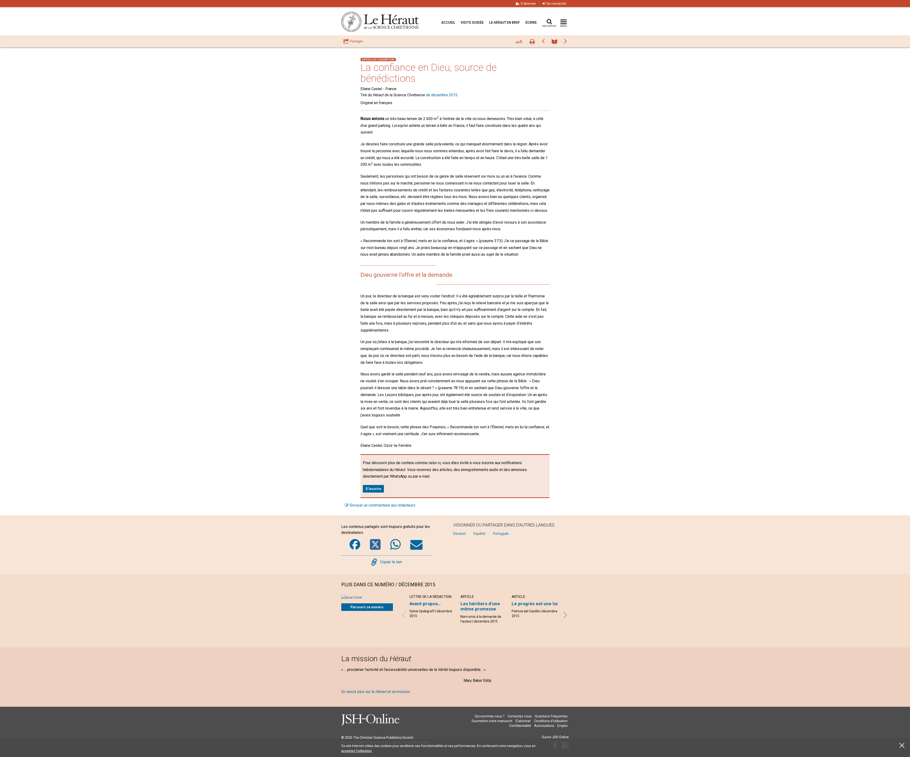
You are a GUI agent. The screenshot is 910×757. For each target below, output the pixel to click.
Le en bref (504, 22)
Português (501, 533)
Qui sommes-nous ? (490, 716)
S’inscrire (373, 489)
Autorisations (544, 726)
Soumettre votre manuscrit (492, 721)
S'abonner (528, 3)
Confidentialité (520, 726)
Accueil (448, 22)
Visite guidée (472, 22)
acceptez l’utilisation (356, 751)
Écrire (531, 22)
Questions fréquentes (551, 716)
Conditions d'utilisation (551, 721)
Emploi (562, 726)
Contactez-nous (520, 716)
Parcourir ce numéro (366, 607)
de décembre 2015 (441, 95)
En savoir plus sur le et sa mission (375, 691)
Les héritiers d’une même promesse (480, 606)
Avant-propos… (425, 603)
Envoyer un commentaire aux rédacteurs (382, 505)
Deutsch (459, 533)
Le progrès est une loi (535, 603)
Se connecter (556, 3)
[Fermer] (902, 745)
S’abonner (523, 721)
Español (479, 533)
